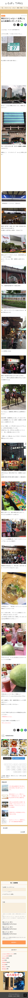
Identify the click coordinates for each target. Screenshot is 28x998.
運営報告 (4, 968)
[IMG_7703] (13, 243)
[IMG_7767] (13, 677)
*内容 (3, 902)
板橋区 (14, 769)
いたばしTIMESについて (8, 953)
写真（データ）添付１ (7, 922)
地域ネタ (4, 958)
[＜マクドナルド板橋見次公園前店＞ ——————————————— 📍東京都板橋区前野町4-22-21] (14, 752)
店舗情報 (4, 962)
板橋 (8, 769)
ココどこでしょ (9, 764)
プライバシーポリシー (14, 994)
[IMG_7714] (13, 94)
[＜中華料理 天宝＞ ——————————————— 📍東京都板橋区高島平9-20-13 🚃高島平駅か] (5, 752)
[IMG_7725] (13, 364)
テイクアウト (23, 764)
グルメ (14, 7)
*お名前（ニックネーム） (8, 887)
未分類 (3, 964)
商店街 (14, 766)
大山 (19, 766)
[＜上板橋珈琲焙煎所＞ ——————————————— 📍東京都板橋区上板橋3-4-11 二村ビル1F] (14, 743)
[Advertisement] (14, 858)
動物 (8, 766)
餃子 (25, 771)
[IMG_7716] (13, 274)
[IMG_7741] (13, 554)
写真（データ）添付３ (7, 932)
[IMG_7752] (13, 456)
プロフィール (8, 7)
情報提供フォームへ (7, 716)
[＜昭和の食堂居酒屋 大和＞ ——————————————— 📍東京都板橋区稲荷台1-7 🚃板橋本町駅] (23, 743)
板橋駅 (19, 769)
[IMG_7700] (13, 215)
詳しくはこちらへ (6, 722)
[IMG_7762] (13, 527)
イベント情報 (5, 956)
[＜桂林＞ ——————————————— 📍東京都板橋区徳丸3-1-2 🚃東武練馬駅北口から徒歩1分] (23, 752)
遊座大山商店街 (18, 771)
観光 (25, 769)
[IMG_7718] (13, 298)
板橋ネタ (3, 15)
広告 (3, 960)
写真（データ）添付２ (7, 927)
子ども (24, 766)
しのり (16, 764)
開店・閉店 (19, 7)
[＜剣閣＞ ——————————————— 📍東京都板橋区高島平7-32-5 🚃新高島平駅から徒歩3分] (5, 743)
